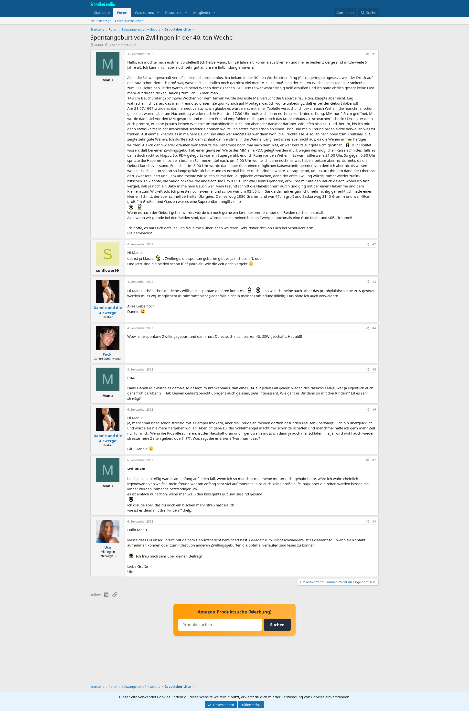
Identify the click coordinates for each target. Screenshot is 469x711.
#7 (374, 460)
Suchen (277, 624)
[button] (158, 12)
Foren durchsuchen (129, 21)
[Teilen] (367, 54)
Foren (122, 12)
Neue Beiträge (100, 21)
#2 (374, 244)
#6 (374, 409)
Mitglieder (202, 12)
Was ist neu (144, 12)
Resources (173, 12)
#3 (374, 282)
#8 (374, 521)
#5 (374, 369)
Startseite (102, 12)
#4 (374, 328)
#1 (374, 54)
